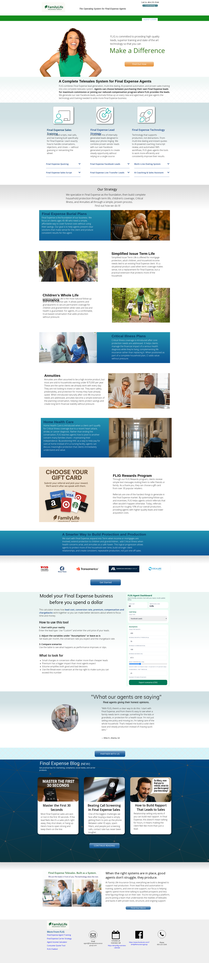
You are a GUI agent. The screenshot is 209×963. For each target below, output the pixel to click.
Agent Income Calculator (57, 942)
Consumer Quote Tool (56, 945)
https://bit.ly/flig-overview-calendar (117, 946)
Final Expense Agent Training (59, 935)
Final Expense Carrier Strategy (59, 938)
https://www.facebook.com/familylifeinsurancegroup (139, 943)
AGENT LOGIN (149, 19)
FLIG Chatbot (52, 949)
